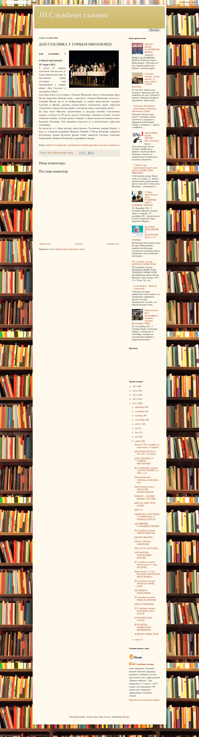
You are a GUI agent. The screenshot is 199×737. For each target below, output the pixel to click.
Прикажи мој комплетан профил (144, 699)
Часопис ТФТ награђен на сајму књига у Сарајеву (146, 446)
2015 (134, 386)
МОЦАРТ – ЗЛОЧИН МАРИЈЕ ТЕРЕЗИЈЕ (145, 497)
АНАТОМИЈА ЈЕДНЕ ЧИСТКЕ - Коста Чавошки (152, 136)
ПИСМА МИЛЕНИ (143, 537)
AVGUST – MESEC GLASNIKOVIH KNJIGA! (152, 48)
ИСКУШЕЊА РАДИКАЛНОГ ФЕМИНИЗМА (142, 627)
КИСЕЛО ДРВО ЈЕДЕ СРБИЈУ (144, 504)
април (138, 440)
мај (137, 436)
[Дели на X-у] (86, 153)
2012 (134, 399)
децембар (139, 406)
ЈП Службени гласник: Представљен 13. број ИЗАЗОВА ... (145, 564)
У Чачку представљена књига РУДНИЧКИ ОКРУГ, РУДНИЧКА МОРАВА (145, 199)
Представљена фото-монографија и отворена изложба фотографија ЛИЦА (145, 317)
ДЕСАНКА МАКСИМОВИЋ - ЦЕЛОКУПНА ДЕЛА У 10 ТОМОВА (145, 233)
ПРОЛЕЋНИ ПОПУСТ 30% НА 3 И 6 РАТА (145, 453)
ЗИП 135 (138, 509)
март (137, 639)
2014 (134, 390)
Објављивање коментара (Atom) (70, 249)
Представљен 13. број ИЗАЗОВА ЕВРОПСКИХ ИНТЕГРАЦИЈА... (147, 574)
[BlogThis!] (83, 153)
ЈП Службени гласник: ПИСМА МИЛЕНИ (145, 532)
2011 (134, 403)
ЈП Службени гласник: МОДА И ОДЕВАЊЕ (145, 598)
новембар (140, 411)
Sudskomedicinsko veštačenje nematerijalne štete (146, 480)
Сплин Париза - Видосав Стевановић (145, 287)
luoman (107, 716)
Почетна (79, 243)
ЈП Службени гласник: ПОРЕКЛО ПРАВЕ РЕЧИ (144, 263)
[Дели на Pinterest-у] (92, 153)
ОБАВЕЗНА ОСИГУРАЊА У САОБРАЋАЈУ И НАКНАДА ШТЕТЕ (147, 517)
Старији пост (113, 243)
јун (137, 432)
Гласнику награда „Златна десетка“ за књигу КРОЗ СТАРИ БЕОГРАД (146, 80)
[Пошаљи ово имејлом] (80, 153)
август (138, 423)
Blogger (126, 716)
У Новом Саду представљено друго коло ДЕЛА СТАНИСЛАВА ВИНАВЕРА (144, 169)
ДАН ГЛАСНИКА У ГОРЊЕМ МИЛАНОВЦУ (143, 461)
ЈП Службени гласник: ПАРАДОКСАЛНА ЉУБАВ (145, 611)
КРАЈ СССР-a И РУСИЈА (146, 548)
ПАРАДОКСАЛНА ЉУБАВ (143, 619)
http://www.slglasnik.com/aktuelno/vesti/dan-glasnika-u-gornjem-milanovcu (83, 144)
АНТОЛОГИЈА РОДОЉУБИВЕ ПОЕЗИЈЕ (143, 555)
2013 (134, 394)
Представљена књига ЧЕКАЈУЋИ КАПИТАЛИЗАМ (144, 489)
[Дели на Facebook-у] (89, 153)
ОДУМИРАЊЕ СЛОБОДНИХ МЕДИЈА (147, 525)
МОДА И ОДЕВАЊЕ (144, 604)
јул (136, 428)
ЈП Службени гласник (73, 15)
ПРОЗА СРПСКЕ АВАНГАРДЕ (142, 543)
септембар (140, 419)
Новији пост (45, 243)
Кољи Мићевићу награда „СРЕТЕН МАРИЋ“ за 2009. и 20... (146, 470)
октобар (139, 415)
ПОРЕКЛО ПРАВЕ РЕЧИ (146, 633)
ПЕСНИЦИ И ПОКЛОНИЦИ (142, 591)
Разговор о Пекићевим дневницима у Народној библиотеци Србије (144, 108)
